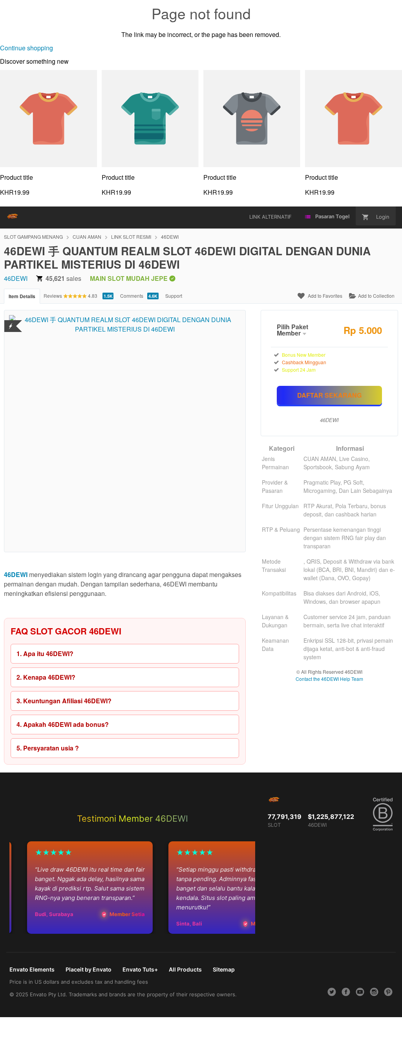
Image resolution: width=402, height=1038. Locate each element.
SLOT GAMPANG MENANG (33, 236)
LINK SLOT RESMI (131, 236)
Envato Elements (32, 969)
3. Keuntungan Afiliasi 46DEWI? (63, 700)
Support (173, 295)
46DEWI (170, 236)
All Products (185, 969)
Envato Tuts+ (140, 969)
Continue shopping (26, 47)
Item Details (22, 296)
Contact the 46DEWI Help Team (329, 678)
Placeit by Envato (88, 969)
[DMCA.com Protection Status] (10, 321)
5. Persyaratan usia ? (47, 747)
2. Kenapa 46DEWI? (45, 677)
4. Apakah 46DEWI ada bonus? (62, 724)
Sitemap (224, 969)
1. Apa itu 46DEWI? (44, 653)
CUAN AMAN (87, 236)
